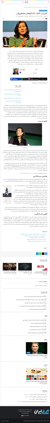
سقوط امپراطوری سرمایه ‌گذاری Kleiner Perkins (29, 173)
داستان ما (7, 420)
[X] (26, 415)
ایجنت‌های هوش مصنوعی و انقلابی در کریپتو (38, 394)
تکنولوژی (39, 7)
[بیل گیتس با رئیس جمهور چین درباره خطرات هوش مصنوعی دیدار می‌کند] (9, 267)
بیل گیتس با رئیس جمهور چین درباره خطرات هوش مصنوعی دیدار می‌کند (9, 272)
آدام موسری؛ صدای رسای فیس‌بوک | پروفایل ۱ (36, 241)
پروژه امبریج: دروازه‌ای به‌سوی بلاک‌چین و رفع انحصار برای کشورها (35, 401)
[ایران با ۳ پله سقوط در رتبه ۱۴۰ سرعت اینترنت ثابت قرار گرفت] (25, 267)
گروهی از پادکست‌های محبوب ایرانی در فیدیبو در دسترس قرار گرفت (36, 382)
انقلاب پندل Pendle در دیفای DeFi (40, 399)
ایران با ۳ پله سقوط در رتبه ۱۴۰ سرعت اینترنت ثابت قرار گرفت (25, 272)
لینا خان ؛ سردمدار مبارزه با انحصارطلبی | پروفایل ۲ (35, 239)
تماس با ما (3, 420)
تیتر (45, 248)
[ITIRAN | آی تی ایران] (25, 2)
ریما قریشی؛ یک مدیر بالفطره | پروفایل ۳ (37, 237)
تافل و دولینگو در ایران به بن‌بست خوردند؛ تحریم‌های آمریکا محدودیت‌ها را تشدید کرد (40, 273)
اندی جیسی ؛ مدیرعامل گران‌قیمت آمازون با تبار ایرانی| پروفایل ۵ (33, 234)
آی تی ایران (44, 7)
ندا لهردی (43, 18)
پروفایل (45, 10)
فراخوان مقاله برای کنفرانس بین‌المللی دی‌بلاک (38, 397)
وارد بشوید (37, 285)
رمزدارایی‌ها (44, 391)
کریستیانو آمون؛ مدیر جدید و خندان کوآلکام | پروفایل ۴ (34, 236)
